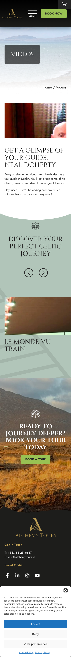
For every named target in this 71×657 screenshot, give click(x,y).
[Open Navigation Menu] (32, 13)
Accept (35, 624)
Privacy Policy (42, 652)
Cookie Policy (26, 652)
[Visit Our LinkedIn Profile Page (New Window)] (17, 575)
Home (47, 87)
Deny (35, 634)
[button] (65, 590)
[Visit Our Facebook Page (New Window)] (7, 575)
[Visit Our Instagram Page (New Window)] (27, 575)
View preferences (35, 644)
